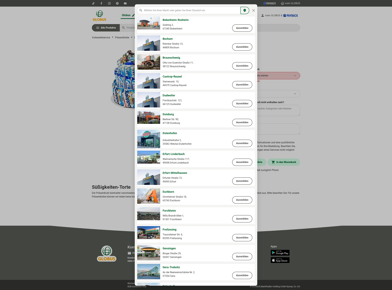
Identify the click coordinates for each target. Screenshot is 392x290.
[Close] (254, 10)
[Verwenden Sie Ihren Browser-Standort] (244, 10)
